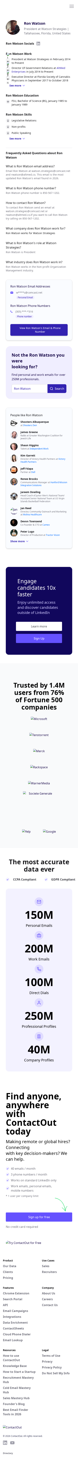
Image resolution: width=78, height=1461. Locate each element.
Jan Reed (25, 508)
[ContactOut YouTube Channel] (12, 1443)
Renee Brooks (29, 479)
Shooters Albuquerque (34, 422)
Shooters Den (30, 425)
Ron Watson (34, 23)
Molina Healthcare (32, 514)
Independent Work (39, 448)
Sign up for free (39, 1217)
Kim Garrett (27, 455)
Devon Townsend (31, 521)
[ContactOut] (20, 6)
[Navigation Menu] (71, 6)
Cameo (46, 524)
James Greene (29, 432)
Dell (33, 472)
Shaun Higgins (29, 445)
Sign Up (39, 638)
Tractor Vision (53, 535)
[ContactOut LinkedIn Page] (5, 1443)
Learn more (39, 626)
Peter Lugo (27, 531)
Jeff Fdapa (26, 468)
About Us (48, 1293)
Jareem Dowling (30, 492)
